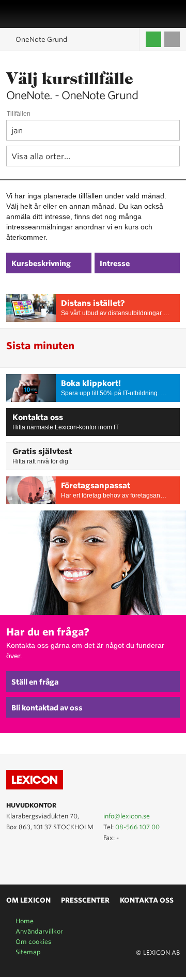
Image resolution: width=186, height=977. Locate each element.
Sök (174, 14)
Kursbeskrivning (41, 263)
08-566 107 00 (137, 827)
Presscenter (85, 900)
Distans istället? (93, 303)
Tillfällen (18, 113)
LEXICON (32, 14)
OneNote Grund (41, 39)
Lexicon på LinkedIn (27, 861)
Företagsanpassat (95, 485)
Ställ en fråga (34, 682)
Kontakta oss (37, 417)
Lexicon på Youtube (12, 861)
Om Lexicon (28, 900)
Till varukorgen (172, 39)
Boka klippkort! (91, 383)
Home (25, 921)
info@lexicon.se (126, 816)
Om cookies (33, 941)
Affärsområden (162, 14)
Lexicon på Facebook (42, 861)
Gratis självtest (42, 451)
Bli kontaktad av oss (47, 708)
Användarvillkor (39, 931)
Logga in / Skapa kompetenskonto (153, 39)
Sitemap (28, 952)
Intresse (115, 263)
